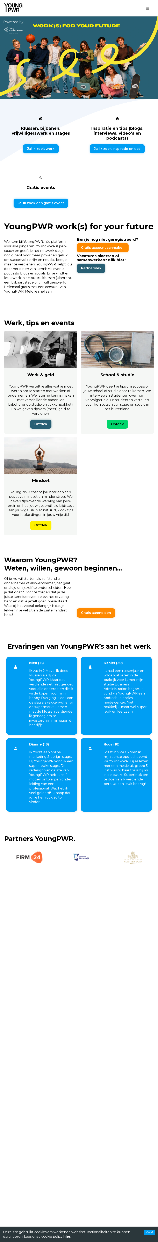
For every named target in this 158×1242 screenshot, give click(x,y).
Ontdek (40, 424)
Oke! (149, 1232)
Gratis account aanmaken (102, 248)
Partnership (91, 268)
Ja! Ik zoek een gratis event (41, 203)
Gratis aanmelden (96, 613)
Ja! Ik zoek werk (41, 149)
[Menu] (148, 8)
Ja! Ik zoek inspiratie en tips (117, 149)
